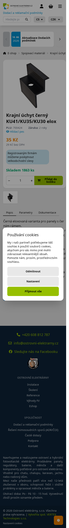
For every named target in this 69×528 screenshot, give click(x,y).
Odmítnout (33, 271)
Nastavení (33, 281)
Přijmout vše (33, 291)
